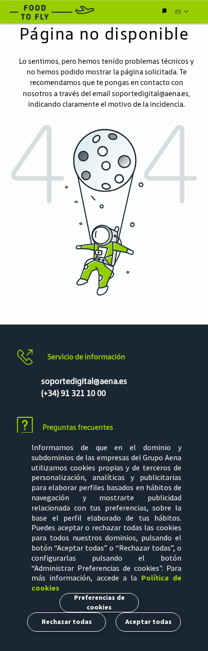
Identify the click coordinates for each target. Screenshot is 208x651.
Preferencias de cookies (99, 602)
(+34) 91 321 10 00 (73, 393)
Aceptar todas (148, 621)
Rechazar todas (67, 621)
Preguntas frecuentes (78, 427)
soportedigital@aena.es (150, 93)
